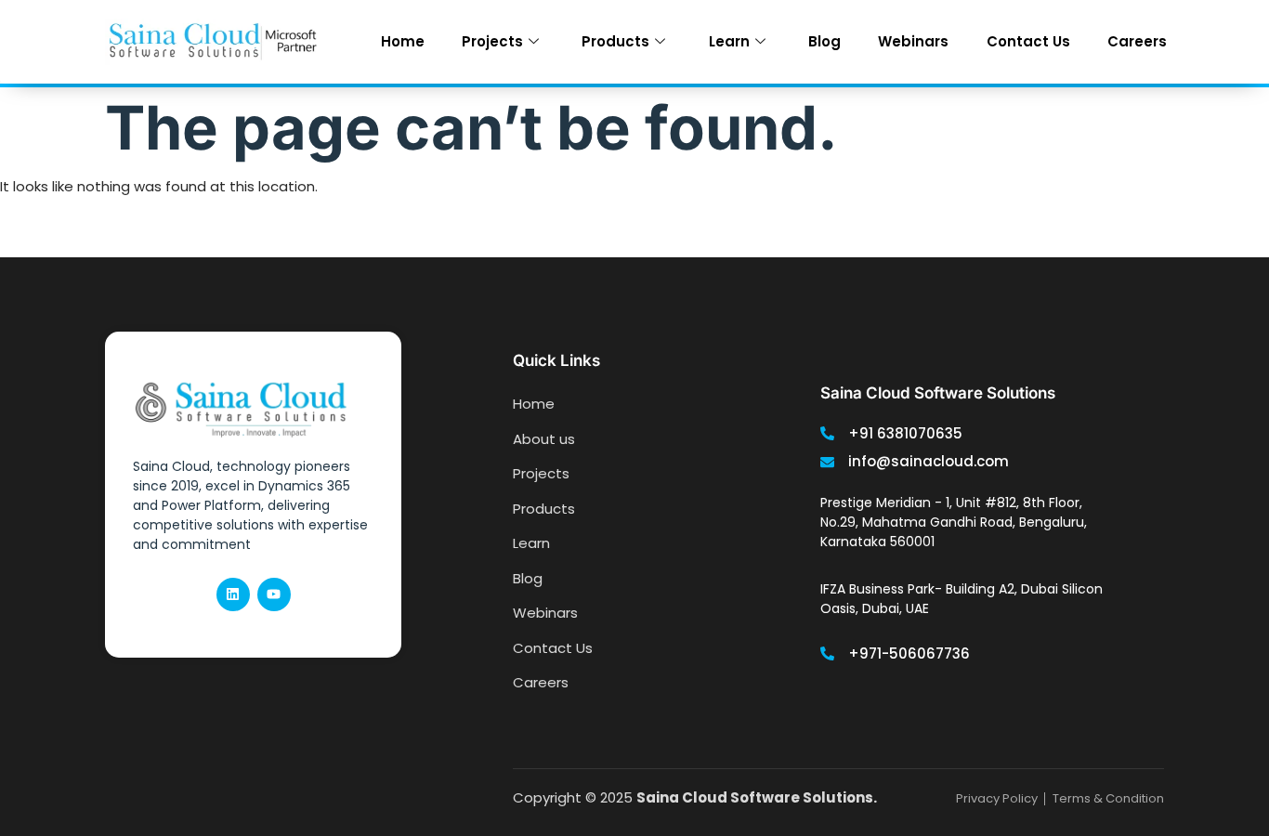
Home (403, 41)
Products (615, 41)
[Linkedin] (233, 594)
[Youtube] (274, 594)
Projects (492, 41)
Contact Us (1028, 41)
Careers (1137, 41)
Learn (729, 41)
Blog (824, 41)
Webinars (913, 41)
